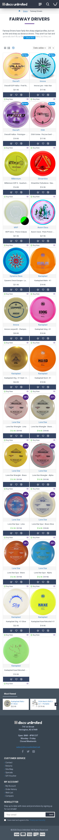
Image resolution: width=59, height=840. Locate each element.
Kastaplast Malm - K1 (42, 280)
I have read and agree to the (26, 820)
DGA (43, 130)
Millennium (16, 179)
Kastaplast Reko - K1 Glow (18, 702)
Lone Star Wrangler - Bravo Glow (43, 427)
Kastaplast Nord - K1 (43, 378)
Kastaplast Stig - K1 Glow (16, 621)
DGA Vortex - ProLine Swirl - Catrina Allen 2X (43, 134)
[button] (2, 704)
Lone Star (16, 422)
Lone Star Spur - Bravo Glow (43, 524)
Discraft (16, 81)
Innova (43, 81)
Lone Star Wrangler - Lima (16, 427)
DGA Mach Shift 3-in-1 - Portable (45, 702)
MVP (16, 227)
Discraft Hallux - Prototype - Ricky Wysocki (16, 134)
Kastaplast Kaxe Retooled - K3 (16, 670)
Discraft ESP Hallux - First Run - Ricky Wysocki (16, 86)
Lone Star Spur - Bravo (16, 573)
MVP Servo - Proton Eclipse (16, 232)
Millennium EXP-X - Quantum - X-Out (16, 183)
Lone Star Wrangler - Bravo (16, 475)
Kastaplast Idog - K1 (43, 329)
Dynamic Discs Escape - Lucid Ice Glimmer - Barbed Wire (16, 280)
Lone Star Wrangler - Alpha (42, 475)
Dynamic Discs (16, 276)
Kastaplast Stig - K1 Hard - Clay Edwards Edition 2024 (16, 378)
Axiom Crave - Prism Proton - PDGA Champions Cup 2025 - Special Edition (43, 232)
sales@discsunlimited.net (28, 747)
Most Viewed (10, 694)
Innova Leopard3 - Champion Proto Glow (16, 329)
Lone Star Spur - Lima (16, 524)
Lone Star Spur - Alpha (43, 573)
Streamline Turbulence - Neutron (43, 183)
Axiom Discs (43, 227)
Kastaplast (42, 276)
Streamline (43, 179)
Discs (25, 11)
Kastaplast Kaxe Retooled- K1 (43, 621)
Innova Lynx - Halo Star (43, 86)
